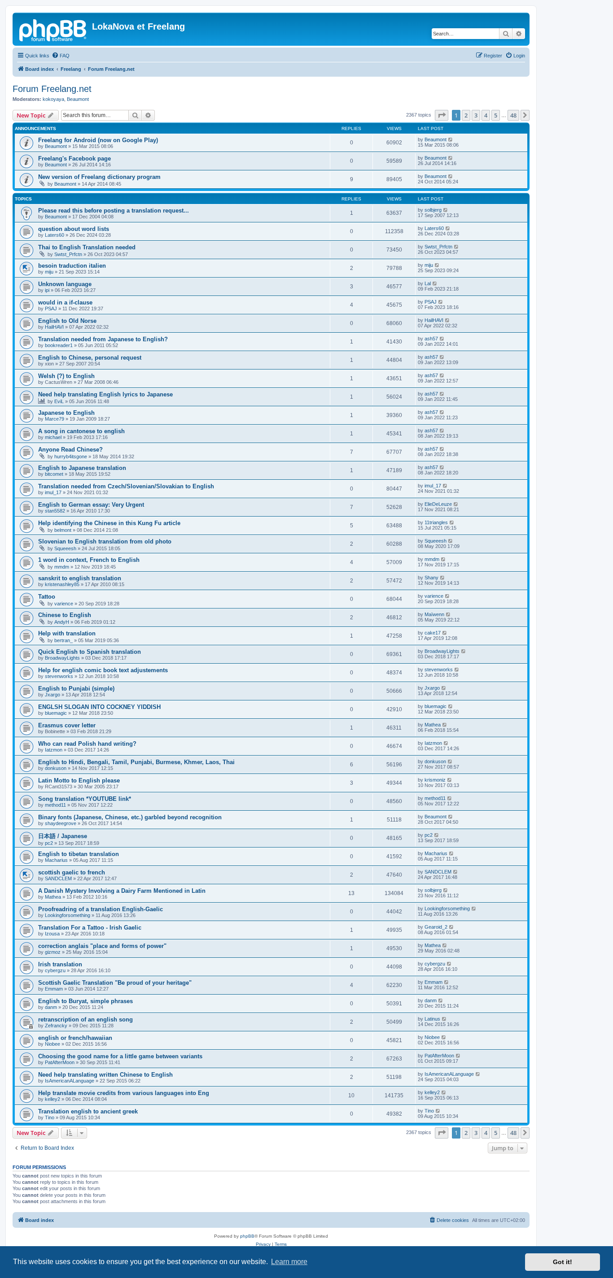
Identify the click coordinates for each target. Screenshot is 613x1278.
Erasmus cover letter (67, 725)
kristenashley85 (62, 584)
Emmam (54, 988)
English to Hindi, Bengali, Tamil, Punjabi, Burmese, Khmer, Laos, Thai (136, 762)
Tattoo (46, 596)
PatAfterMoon (59, 1062)
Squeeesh (65, 548)
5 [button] (495, 115)
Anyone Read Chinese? (70, 449)
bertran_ (63, 640)
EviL (59, 401)
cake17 (433, 632)
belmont (62, 530)
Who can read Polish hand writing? (87, 743)
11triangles (436, 522)
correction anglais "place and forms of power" (102, 946)
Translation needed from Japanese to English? (103, 339)
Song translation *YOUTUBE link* (84, 798)
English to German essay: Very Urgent (91, 504)
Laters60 (54, 235)
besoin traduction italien (72, 265)
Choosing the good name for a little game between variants (120, 1056)
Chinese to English (64, 615)
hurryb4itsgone (70, 456)
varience (63, 603)
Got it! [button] (562, 1261)
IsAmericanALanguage (69, 1080)
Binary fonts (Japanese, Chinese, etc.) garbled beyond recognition (130, 817)
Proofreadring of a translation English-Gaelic (100, 909)
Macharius (56, 860)
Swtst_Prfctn (68, 254)
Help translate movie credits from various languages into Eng (123, 1093)
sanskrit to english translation (79, 578)
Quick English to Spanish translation (89, 651)
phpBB (247, 1236)
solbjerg (433, 210)
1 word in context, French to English (89, 559)
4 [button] (485, 115)
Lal (428, 283)
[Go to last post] (451, 139)
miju (49, 271)
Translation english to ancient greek (88, 1111)
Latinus (432, 1019)
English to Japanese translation (82, 468)
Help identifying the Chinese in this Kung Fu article (109, 523)
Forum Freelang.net (52, 89)
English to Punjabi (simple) (76, 688)
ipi (47, 290)
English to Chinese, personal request (89, 357)
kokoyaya (53, 99)
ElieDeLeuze (438, 504)
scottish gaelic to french (71, 872)
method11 (55, 805)
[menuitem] (61, 55)
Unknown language (65, 284)
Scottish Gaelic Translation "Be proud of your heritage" (115, 982)
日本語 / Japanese (62, 836)
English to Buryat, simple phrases (85, 1001)
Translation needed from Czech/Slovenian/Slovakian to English (126, 486)
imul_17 (53, 492)
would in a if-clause (65, 302)
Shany (431, 577)
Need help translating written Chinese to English (105, 1074)
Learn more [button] (289, 1261)
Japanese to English (66, 412)
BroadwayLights (62, 658)
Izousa (52, 933)
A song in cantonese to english (81, 431)
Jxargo (52, 694)
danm (51, 1007)
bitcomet (54, 474)
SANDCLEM (58, 878)
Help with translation (67, 633)
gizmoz (53, 952)
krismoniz (435, 779)
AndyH (61, 622)
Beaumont (78, 99)
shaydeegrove (60, 823)
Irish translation (60, 964)
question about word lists (73, 229)
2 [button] (466, 115)
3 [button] (475, 115)
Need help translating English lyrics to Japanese (105, 394)
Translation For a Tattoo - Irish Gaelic (89, 927)
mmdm (61, 566)
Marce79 (54, 419)
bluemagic (56, 713)
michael (53, 437)
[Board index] (53, 29)
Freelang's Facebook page (74, 158)
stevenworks (59, 676)
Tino (49, 1117)
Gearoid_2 (436, 927)
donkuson (55, 768)
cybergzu (55, 970)
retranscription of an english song (85, 1019)
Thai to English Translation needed (87, 247)
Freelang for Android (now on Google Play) (98, 140)
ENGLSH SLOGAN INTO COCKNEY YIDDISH (99, 707)
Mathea (433, 724)
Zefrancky (56, 1025)
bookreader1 (59, 345)
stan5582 (55, 510)
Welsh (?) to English (66, 376)
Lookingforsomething (67, 915)
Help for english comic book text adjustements (103, 670)
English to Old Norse (67, 320)
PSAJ (51, 308)
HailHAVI (54, 327)
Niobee (52, 1044)
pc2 (49, 843)
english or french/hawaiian (75, 1038)
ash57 (431, 338)
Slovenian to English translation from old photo (104, 541)
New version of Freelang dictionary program (99, 177)
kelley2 (52, 1099)
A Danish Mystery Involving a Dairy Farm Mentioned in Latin (122, 890)
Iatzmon (53, 749)
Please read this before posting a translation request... (113, 210)
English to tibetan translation (78, 854)
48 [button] (513, 115)
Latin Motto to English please (79, 780)
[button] (441, 115)
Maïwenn (434, 614)
